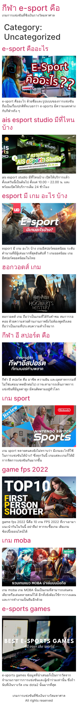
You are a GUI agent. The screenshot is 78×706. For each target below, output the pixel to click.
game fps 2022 (25, 469)
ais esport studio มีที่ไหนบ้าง (38, 123)
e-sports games (26, 609)
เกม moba (16, 540)
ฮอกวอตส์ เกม (21, 267)
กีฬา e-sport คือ (31, 8)
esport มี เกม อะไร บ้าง (34, 196)
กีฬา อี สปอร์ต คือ (26, 335)
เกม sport (16, 398)
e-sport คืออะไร (25, 49)
